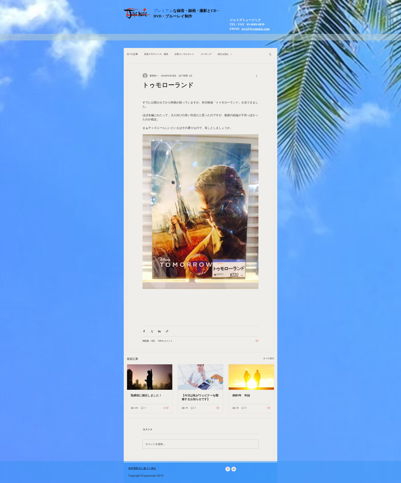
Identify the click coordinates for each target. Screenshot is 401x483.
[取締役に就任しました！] (149, 377)
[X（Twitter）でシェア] (151, 331)
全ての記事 (132, 54)
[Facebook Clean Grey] (227, 469)
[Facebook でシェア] (144, 331)
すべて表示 (268, 358)
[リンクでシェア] (167, 331)
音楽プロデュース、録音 (156, 54)
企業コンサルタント (184, 54)
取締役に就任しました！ (146, 395)
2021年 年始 (241, 395)
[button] (270, 54)
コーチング (205, 54)
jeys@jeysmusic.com (256, 28)
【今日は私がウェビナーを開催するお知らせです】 (200, 397)
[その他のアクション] (256, 76)
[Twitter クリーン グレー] (233, 469)
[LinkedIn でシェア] (159, 331)
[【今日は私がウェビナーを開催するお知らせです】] (200, 377)
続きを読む (223, 54)
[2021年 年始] (251, 377)
